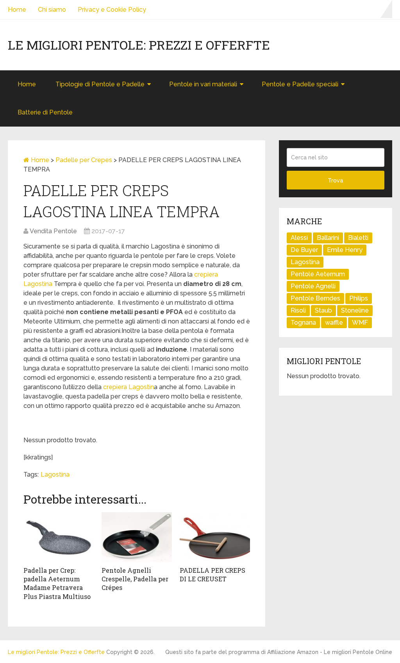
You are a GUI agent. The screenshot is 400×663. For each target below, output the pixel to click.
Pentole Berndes (315, 298)
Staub (323, 310)
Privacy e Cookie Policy (112, 9)
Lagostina (55, 474)
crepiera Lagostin (128, 387)
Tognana (303, 322)
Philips (358, 298)
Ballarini (328, 237)
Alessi (299, 237)
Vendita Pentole (53, 231)
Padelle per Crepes (83, 160)
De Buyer (304, 250)
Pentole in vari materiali (203, 84)
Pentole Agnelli (313, 286)
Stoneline (355, 310)
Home (17, 9)
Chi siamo (52, 9)
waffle (334, 322)
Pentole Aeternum (318, 274)
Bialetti (358, 237)
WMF (360, 322)
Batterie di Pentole (45, 112)
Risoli (298, 310)
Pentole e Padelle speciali (300, 84)
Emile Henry (344, 250)
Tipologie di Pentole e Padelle (100, 84)
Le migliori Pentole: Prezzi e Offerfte (139, 45)
